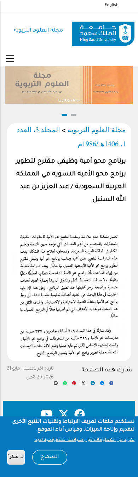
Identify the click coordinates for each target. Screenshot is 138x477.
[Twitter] (83, 385)
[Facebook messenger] (102, 385)
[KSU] (103, 31)
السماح (50, 457)
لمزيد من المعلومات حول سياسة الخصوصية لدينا (84, 440)
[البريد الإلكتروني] (56, 385)
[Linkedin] (92, 385)
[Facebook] (111, 385)
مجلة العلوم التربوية (38, 31)
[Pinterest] (74, 385)
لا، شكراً (16, 457)
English (112, 5)
